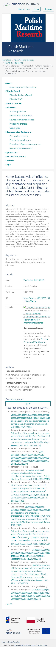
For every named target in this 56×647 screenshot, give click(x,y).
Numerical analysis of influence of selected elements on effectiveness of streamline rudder (27, 472)
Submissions (24, 8)
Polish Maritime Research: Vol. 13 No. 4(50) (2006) (30, 444)
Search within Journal (15, 156)
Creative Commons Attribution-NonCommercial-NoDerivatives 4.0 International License (37, 318)
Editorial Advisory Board (21, 95)
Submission (10, 107)
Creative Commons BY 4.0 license (36, 341)
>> (11, 603)
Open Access (11, 152)
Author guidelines (18, 111)
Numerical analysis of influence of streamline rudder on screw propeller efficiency (30, 552)
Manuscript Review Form (21, 148)
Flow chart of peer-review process (25, 144)
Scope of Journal (13, 103)
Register (48, 9)
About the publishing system (23, 86)
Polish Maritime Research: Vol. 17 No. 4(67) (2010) (30, 597)
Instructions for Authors (21, 115)
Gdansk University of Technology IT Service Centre (30, 645)
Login (36, 9)
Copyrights (15, 127)
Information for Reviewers (18, 132)
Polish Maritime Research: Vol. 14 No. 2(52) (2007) (29, 425)
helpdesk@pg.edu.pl (13, 642)
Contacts (9, 160)
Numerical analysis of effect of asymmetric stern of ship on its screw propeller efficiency (30, 592)
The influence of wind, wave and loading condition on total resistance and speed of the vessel (30, 456)
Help (4, 642)
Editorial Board (12, 91)
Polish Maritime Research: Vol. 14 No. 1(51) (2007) (30, 542)
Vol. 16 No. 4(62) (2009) (14, 62)
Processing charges (18, 123)
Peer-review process (19, 135)
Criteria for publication (20, 140)
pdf (28, 403)
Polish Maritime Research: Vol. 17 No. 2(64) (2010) (27, 557)
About (8, 82)
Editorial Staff (16, 99)
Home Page (6, 59)
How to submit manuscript (22, 119)
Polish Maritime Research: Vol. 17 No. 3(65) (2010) (30, 477)
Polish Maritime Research (24, 59)
